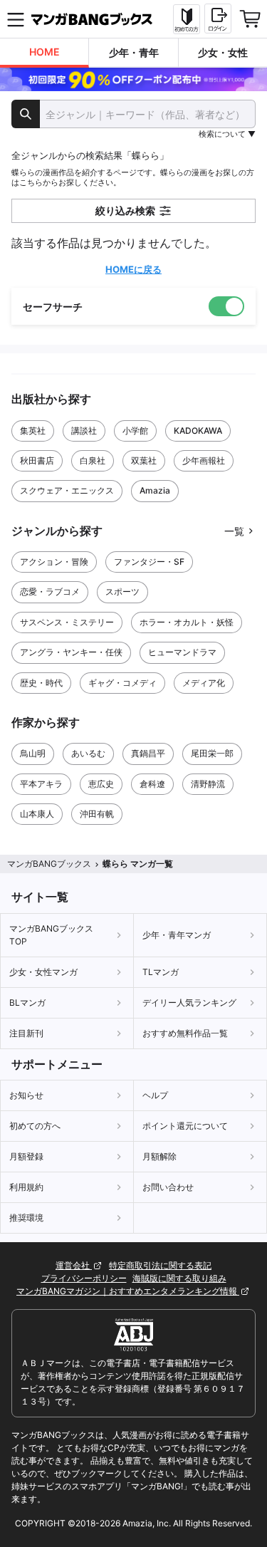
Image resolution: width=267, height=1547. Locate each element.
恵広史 (101, 783)
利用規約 (26, 1187)
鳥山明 (33, 753)
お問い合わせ (168, 1187)
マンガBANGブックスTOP (51, 935)
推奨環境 (26, 1217)
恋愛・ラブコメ (50, 591)
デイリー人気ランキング (189, 1002)
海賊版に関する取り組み (179, 1278)
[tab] (44, 53)
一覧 (234, 531)
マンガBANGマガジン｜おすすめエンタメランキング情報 (127, 1291)
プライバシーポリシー (84, 1278)
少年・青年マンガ (176, 934)
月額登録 (26, 1156)
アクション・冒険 (54, 561)
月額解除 (159, 1156)
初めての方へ (35, 1125)
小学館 (135, 430)
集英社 (33, 430)
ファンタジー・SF (149, 561)
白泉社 (92, 460)
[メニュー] (15, 19)
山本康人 (37, 813)
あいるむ (88, 753)
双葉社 (144, 460)
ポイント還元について (185, 1125)
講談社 (84, 430)
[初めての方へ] (186, 19)
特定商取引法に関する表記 (160, 1265)
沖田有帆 (97, 813)
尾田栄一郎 (212, 753)
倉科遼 (152, 783)
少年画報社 (203, 460)
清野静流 (208, 783)
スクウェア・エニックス (67, 490)
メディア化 (203, 682)
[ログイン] (218, 18)
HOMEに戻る (133, 269)
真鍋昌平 (148, 753)
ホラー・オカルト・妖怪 (187, 622)
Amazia (155, 490)
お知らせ (26, 1095)
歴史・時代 (41, 682)
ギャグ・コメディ (122, 682)
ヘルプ (155, 1095)
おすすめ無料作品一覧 (185, 1033)
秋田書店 (37, 460)
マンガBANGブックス (49, 863)
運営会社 (74, 1265)
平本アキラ (41, 783)
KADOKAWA (198, 430)
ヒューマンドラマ (182, 652)
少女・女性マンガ (43, 972)
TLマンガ (160, 972)
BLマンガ (27, 1002)
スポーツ (122, 591)
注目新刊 (26, 1033)
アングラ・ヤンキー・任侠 (71, 652)
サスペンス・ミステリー (67, 622)
